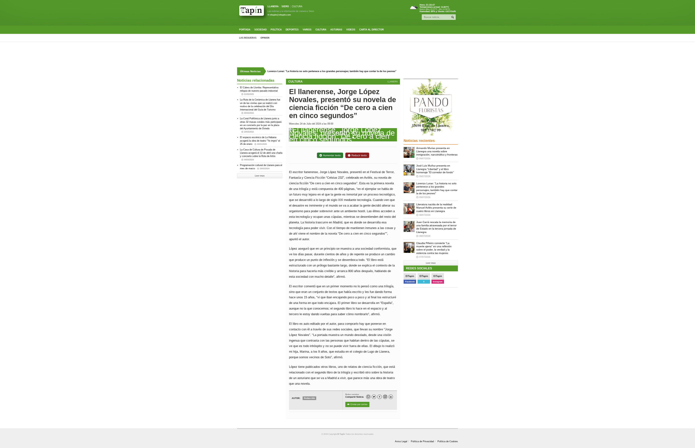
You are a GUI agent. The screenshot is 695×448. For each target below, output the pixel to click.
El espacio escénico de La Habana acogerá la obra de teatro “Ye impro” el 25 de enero (260, 140)
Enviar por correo (357, 404)
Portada (244, 29)
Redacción (309, 398)
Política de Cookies (447, 441)
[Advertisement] (347, 55)
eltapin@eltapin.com (280, 15)
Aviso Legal (401, 441)
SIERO (285, 6)
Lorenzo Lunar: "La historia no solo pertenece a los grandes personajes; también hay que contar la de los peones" (331, 71)
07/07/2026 (423, 257)
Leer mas (260, 175)
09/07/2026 (423, 158)
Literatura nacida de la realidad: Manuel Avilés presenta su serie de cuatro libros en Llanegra (436, 207)
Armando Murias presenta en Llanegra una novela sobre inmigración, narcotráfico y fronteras (437, 151)
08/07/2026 (423, 215)
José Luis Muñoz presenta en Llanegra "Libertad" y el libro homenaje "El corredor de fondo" (435, 169)
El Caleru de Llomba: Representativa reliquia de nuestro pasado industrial (259, 90)
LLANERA (273, 6)
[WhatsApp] (368, 397)
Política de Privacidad (422, 441)
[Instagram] (385, 397)
